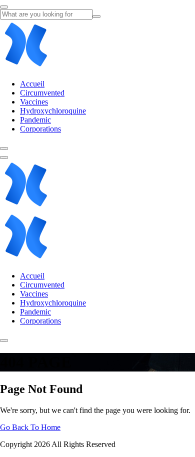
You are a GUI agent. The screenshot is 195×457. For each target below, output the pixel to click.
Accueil (32, 84)
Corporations (40, 128)
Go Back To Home (30, 427)
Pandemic (35, 120)
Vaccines (34, 102)
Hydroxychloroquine (53, 110)
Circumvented (42, 92)
